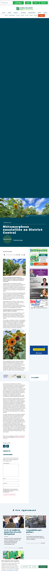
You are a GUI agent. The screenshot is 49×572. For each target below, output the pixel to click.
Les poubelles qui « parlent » (34, 531)
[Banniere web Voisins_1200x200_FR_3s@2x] (14, 377)
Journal (9, 12)
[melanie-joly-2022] (39, 298)
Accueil (3, 12)
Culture (17, 15)
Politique (35, 15)
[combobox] (7, 2)
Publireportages (31, 12)
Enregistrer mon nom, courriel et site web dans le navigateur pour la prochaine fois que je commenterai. (11, 490)
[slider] (9, 254)
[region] (24, 565)
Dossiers (15, 12)
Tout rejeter (34, 566)
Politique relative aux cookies (12, 570)
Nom (4, 478)
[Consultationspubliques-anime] (39, 354)
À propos (45, 12)
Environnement (12, 15)
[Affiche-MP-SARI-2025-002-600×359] (39, 287)
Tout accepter (43, 566)
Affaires (31, 15)
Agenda (39, 12)
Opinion (6, 15)
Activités (22, 15)
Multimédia (23, 12)
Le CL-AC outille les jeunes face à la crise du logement (12, 532)
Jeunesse (41, 15)
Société (26, 15)
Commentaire (6, 463)
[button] (4, 446)
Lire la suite (21, 547)
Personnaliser (25, 566)
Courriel (5, 483)
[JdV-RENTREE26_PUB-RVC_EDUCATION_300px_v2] (39, 265)
